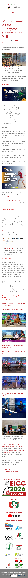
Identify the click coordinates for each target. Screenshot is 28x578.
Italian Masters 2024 (11, 472)
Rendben (14, 576)
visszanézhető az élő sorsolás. (11, 197)
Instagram (20, 446)
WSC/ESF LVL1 (9, 469)
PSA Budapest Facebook (16, 450)
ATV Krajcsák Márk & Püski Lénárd (12, 309)
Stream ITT (5, 231)
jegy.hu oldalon (10, 248)
